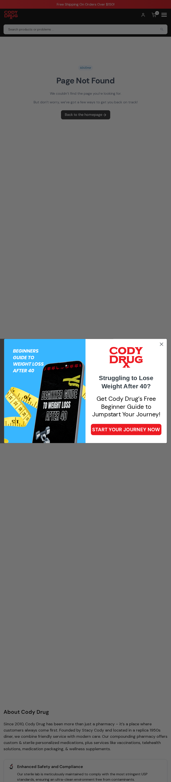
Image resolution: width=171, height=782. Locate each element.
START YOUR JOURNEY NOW (126, 429)
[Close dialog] (161, 344)
